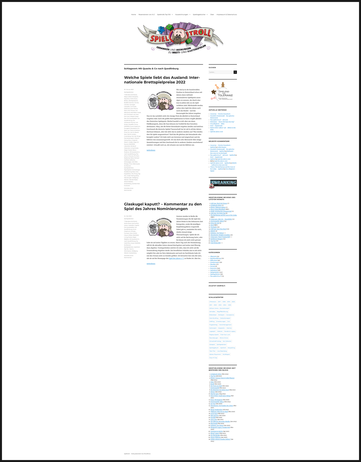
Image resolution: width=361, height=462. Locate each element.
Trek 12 (131, 249)
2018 (224, 301)
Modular (219, 331)
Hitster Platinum (216, 437)
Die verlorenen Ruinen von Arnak (131, 122)
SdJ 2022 (134, 162)
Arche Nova (133, 98)
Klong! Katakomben (217, 409)
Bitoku (126, 100)
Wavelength (128, 177)
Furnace (126, 233)
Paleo (212, 382)
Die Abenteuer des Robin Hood (220, 390)
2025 (229, 305)
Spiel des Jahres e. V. (176, 258)
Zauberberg (127, 183)
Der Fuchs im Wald (216, 386)
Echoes (133, 231)
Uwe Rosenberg (222, 351)
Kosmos (229, 328)
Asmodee (212, 311)
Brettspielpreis (133, 100)
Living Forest (134, 148)
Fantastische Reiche (217, 431)
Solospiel (212, 344)
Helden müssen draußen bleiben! (220, 439)
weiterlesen (151, 150)
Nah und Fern (215, 415)
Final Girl (127, 132)
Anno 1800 (214, 419)
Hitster (213, 392)
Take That (212, 351)
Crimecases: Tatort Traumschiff (220, 237)
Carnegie (132, 104)
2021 (210, 305)
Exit (229, 321)
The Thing (134, 173)
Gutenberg (127, 136)
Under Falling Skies (133, 175)
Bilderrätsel (213, 260)
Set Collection (227, 341)
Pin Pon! (136, 156)
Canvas (136, 102)
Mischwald (214, 423)
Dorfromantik (215, 388)
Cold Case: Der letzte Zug (218, 213)
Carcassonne (230, 315)
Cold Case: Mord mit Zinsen (219, 203)
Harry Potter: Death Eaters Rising (220, 396)
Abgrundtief (128, 96)
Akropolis (135, 96)
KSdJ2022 (132, 144)
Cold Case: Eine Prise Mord (218, 229)
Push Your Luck (225, 334)
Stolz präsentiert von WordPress (141, 454)
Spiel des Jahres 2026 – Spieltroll (220, 163)
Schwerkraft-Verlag (215, 341)
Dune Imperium (135, 126)
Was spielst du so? (215, 276)
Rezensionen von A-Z (147, 14)
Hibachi (136, 138)
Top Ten (126, 249)
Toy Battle (214, 227)
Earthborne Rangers (217, 239)
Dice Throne (131, 110)
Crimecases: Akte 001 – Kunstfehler (221, 219)
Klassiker (213, 264)
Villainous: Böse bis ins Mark (219, 411)
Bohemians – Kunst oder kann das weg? (222, 122)
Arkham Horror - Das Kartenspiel (219, 308)
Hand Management (225, 324)
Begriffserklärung (215, 258)
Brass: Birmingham (216, 400)
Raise (132, 158)
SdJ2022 (137, 243)
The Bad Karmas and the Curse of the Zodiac (224, 215)
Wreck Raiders (128, 181)
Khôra (130, 235)
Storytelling (231, 347)
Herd (212, 225)
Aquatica (127, 98)
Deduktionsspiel (225, 318)
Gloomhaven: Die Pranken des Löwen (222, 406)
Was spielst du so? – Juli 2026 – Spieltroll (222, 155)
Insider (131, 142)
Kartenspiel (212, 328)
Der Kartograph (215, 435)
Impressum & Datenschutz (227, 14)
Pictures (130, 156)
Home (133, 14)
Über (212, 14)
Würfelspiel (226, 354)
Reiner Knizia (224, 338)
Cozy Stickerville (215, 243)
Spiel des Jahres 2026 (216, 132)
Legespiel (212, 331)
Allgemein (213, 256)
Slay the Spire (215, 394)
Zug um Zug (213, 357)
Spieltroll (137, 247)
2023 (220, 305)
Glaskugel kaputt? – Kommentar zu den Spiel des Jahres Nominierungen (163, 206)
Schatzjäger (127, 162)
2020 (233, 301)
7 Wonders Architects (130, 94)
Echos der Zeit (215, 223)
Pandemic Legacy (229, 331)
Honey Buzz (128, 140)
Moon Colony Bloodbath (218, 209)
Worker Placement (215, 354)
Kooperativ (221, 328)
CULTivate (133, 106)
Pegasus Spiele (214, 334)
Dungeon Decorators (130, 128)
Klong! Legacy (215, 433)
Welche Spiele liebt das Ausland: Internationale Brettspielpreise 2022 (162, 79)
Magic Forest (128, 150)
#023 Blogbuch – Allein (217, 124)
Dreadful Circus (133, 124)
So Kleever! (127, 166)
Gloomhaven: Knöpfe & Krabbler (220, 235)
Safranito (132, 160)
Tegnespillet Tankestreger (132, 170)
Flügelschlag (213, 324)
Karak (212, 384)
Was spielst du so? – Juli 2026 (219, 120)
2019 (228, 301)
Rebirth (213, 231)
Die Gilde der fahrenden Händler (220, 421)
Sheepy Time (128, 164)
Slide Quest (136, 164)
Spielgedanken (129, 92)
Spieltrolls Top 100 (164, 14)
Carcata (126, 104)
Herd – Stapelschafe (216, 126)
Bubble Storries (129, 102)
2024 (224, 305)
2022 (215, 305)
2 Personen (212, 301)
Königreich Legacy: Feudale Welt (220, 427)
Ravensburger (213, 338)
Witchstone (127, 251)
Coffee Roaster (222, 147)
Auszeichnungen (181, 14)
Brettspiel (221, 315)
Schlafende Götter (216, 205)
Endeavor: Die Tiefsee (217, 233)
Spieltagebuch (213, 347)
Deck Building (213, 318)
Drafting (211, 321)
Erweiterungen (214, 262)
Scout (132, 243)
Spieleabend (213, 270)
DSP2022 (127, 126)
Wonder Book (133, 179)
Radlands (127, 158)
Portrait (212, 266)
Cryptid (136, 225)
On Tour (213, 404)
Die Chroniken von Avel (131, 114)
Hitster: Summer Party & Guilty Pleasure (222, 378)
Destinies (127, 108)
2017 (219, 301)
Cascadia (127, 106)
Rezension (213, 268)
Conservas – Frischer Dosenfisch (220, 114)
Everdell (213, 417)
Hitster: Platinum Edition (218, 207)
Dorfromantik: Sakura (217, 221)
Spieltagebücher (199, 14)
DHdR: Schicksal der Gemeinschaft (221, 211)
